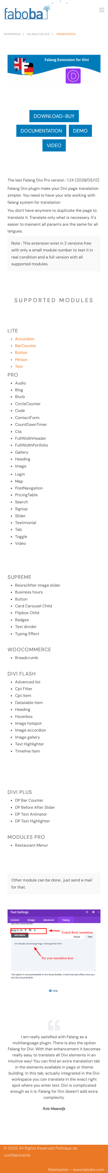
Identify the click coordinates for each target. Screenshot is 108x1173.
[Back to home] (36, 10)
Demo (80, 130)
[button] (101, 10)
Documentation (41, 130)
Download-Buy (54, 116)
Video (54, 145)
